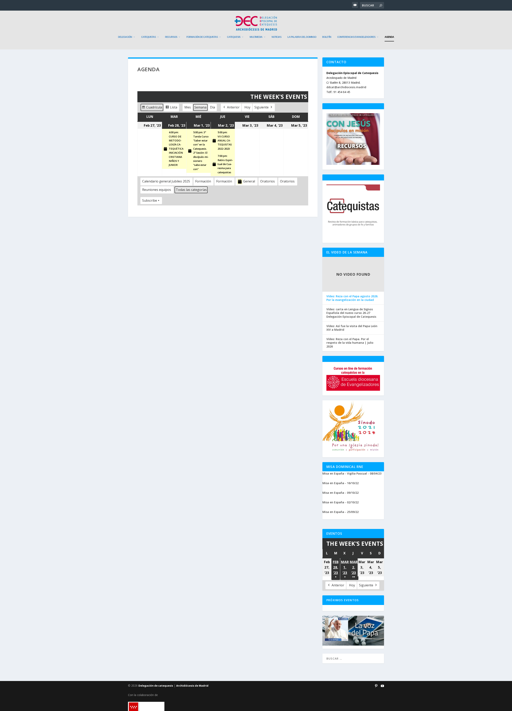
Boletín (326, 37)
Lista (171, 108)
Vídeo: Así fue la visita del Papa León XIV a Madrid (351, 327)
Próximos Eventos (342, 600)
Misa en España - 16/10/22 (340, 483)
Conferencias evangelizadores (356, 37)
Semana (200, 107)
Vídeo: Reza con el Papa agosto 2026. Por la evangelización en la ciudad (352, 298)
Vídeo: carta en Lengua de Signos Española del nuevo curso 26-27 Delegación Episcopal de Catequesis (351, 312)
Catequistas (148, 37)
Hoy (247, 107)
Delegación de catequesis (155, 685)
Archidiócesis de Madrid (192, 685)
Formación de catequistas (202, 37)
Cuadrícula (152, 108)
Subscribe (149, 200)
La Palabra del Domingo (301, 37)
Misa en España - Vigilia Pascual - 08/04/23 (351, 473)
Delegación (125, 37)
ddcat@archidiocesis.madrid (346, 87)
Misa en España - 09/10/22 (340, 493)
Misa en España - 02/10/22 (340, 502)
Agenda (389, 37)
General (249, 181)
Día (212, 107)
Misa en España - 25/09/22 (340, 512)
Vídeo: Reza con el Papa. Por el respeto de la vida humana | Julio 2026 (349, 342)
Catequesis (233, 37)
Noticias (276, 37)
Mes (187, 107)
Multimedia (256, 37)
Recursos (171, 37)
